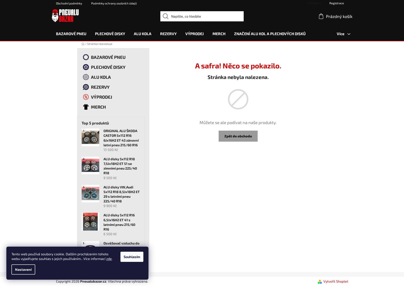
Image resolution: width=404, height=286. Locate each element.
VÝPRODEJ (101, 96)
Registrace (336, 3)
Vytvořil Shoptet (335, 281)
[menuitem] (71, 33)
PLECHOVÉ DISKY (108, 67)
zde (109, 259)
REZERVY (100, 87)
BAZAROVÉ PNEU (108, 57)
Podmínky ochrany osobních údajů (114, 3)
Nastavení (23, 269)
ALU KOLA (101, 77)
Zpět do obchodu (238, 136)
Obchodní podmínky (69, 3)
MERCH (98, 106)
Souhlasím (132, 257)
